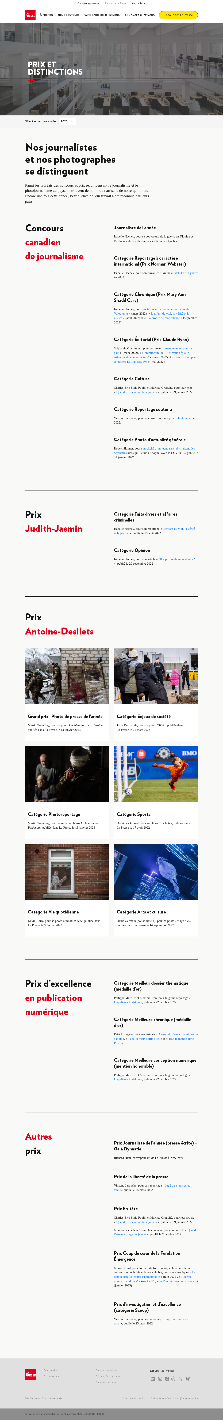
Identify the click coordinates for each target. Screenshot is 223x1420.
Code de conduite (189, 1399)
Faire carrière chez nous (102, 15)
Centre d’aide (138, 3)
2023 (64, 121)
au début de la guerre (184, 273)
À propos (46, 15)
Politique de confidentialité (164, 1399)
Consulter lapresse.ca (88, 3)
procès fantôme (178, 418)
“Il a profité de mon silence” (177, 559)
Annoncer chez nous (140, 15)
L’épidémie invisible (127, 1002)
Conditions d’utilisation (133, 1399)
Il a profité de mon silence (163, 318)
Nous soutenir (68, 15)
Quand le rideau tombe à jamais (136, 392)
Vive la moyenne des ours (179, 1281)
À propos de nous (52, 1376)
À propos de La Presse (115, 3)
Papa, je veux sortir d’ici (144, 1038)
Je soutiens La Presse (178, 15)
